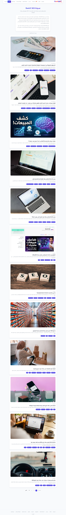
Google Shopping (39, 108)
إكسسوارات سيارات (49, 485)
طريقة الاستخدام (18, 1)
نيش (41, 485)
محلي (51, 409)
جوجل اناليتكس (45, 146)
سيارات (44, 485)
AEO (38, 447)
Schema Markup (48, 447)
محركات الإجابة (34, 447)
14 (29, 490)
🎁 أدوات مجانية (34, 1)
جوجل (25, 447)
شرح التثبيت (13, 1)
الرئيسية (43, 1)
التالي (26, 490)
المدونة (9, 1)
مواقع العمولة (41, 70)
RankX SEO (28, 146)
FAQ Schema (53, 447)
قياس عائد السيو (39, 146)
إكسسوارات (37, 485)
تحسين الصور (34, 372)
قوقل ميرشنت (53, 108)
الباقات (39, 1)
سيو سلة (44, 372)
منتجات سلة (43, 409)
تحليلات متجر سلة (33, 146)
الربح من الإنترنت (46, 70)
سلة (30, 70)
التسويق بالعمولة (52, 70)
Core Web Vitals (39, 372)
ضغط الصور (53, 372)
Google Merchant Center (46, 108)
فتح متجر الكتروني (35, 70)
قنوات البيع (47, 409)
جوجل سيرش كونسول (52, 146)
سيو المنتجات (23, 108)
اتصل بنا (6, 1)
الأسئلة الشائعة (25, 1)
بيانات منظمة (29, 447)
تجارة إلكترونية (27, 70)
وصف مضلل (33, 108)
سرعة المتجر (48, 372)
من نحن (30, 1)
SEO (27, 372)
